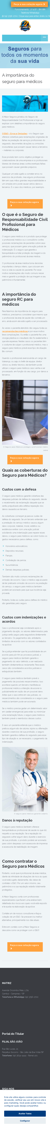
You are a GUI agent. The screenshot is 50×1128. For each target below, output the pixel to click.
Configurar (25, 1121)
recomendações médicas (15, 331)
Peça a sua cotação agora (28, 4)
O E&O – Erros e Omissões (14, 134)
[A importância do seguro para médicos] (25, 103)
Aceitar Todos (25, 1113)
